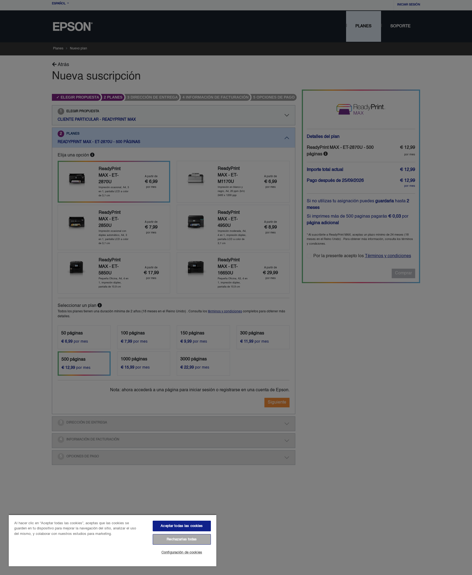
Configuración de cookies (181, 552)
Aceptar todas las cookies (182, 526)
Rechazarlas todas (182, 539)
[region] (112, 540)
